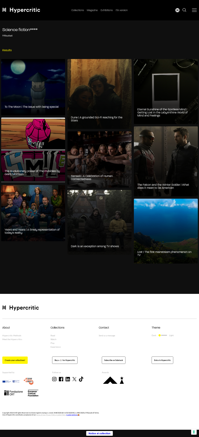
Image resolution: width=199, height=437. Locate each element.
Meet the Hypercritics (12, 339)
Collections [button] (57, 327)
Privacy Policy (51, 415)
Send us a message (107, 335)
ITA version (122, 10)
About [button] (6, 327)
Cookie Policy (61, 415)
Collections (77, 10)
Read (53, 335)
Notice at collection (99, 433)
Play (52, 343)
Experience (56, 347)
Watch (53, 339)
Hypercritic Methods (11, 335)
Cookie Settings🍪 (73, 415)
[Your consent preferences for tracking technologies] (194, 432)
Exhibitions (107, 10)
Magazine (92, 10)
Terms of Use (40, 415)
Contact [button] (104, 327)
